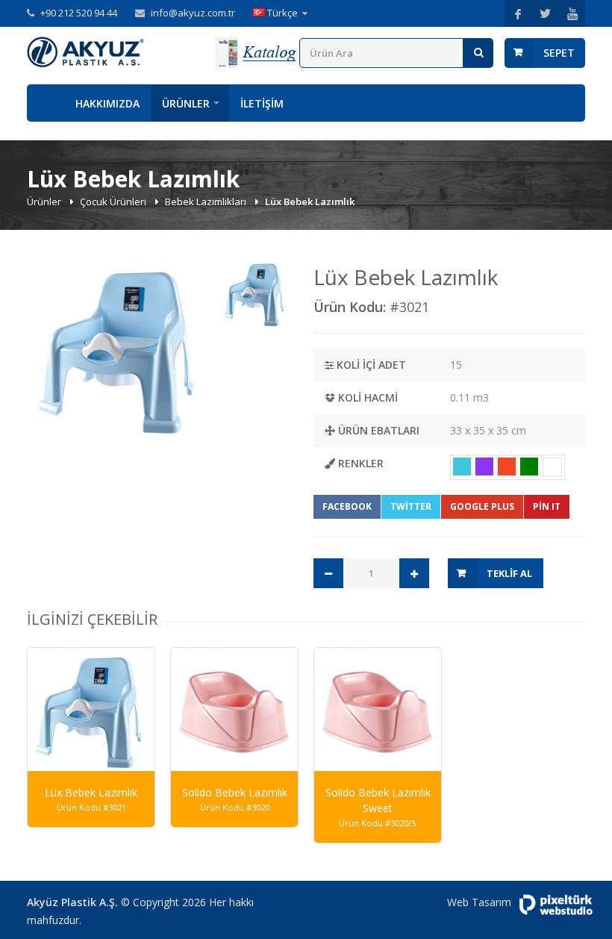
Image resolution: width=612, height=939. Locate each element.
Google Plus (482, 506)
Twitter (410, 506)
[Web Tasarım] (556, 904)
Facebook (347, 506)
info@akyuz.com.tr (193, 12)
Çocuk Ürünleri (114, 201)
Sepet (559, 53)
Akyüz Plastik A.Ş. (72, 902)
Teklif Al (509, 573)
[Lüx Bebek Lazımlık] (119, 350)
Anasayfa (45, 103)
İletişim (262, 103)
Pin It (547, 506)
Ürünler (186, 103)
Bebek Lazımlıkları (207, 201)
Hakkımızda (107, 103)
